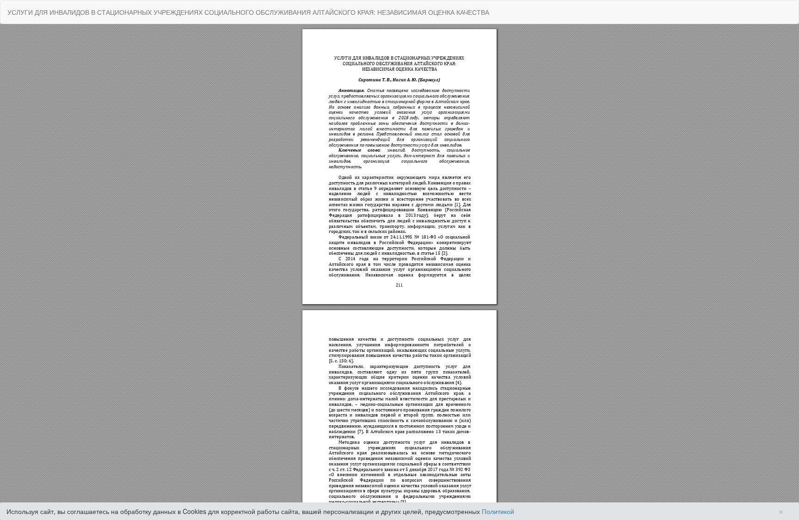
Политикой (498, 511)
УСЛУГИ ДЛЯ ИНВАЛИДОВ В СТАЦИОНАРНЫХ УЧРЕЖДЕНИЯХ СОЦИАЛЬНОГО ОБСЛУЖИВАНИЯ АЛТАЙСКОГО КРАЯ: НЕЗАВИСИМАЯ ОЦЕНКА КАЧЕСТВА (248, 12)
